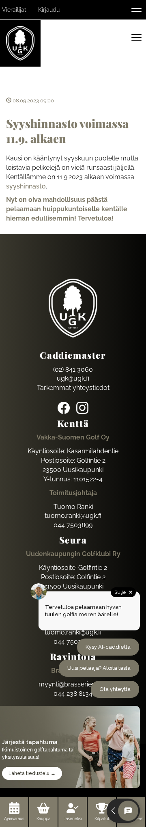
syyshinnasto (26, 186)
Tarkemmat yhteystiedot (73, 388)
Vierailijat (14, 9)
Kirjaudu (49, 9)
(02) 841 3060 (73, 369)
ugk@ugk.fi (73, 378)
